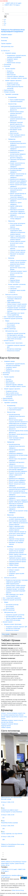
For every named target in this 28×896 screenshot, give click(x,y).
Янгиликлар (4, 37)
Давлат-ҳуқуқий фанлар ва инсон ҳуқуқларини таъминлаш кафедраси (18, 195)
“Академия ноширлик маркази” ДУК (16, 626)
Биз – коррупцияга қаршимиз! (13, 316)
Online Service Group (18, 890)
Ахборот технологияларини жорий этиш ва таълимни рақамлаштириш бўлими (18, 262)
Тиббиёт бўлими (15, 282)
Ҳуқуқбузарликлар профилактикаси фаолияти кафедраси (18, 143)
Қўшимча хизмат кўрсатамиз (14, 343)
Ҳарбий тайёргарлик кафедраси (18, 502)
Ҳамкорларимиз (9, 90)
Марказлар (11, 221)
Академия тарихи (12, 59)
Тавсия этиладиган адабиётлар (16, 337)
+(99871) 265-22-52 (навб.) (13, 3)
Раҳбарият (10, 61)
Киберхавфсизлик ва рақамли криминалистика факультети (18, 118)
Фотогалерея (11, 325)
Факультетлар (12, 104)
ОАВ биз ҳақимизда (10, 328)
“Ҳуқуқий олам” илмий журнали (16, 306)
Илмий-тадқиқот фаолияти (13, 80)
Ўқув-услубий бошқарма (17, 99)
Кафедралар (11, 139)
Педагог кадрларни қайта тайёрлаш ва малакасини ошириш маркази (17, 237)
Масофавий (10, 73)
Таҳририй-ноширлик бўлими (17, 561)
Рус (5, 23)
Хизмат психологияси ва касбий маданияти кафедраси (17, 164)
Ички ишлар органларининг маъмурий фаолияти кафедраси (18, 189)
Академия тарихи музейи (17, 290)
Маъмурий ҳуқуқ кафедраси (18, 181)
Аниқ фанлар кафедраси (17, 168)
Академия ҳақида (6, 34)
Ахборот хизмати (15, 286)
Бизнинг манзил (9, 340)
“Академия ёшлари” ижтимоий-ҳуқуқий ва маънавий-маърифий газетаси (16, 309)
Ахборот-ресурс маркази (17, 252)
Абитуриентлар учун (7, 46)
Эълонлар (4, 40)
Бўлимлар (11, 258)
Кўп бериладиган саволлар (15, 335)
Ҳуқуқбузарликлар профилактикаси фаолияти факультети (18, 108)
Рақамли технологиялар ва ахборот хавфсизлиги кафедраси (18, 175)
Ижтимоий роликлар (13, 323)
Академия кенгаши (12, 83)
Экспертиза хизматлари (14, 349)
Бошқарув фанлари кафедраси (18, 471)
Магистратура (11, 74)
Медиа (7, 321)
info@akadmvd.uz (6, 875)
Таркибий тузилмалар (11, 94)
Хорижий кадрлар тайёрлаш (15, 76)
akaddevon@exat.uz (17, 875)
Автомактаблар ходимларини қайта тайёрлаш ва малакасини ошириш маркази (18, 522)
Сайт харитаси (5, 877)
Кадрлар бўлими (15, 280)
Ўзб (4, 50)
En (5, 25)
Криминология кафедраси (18, 179)
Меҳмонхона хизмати (13, 350)
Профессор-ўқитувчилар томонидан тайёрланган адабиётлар (14, 298)
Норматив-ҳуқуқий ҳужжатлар (13, 318)
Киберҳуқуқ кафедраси (17, 150)
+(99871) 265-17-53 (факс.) (12, 5)
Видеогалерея (11, 327)
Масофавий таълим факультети (18, 434)
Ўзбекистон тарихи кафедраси (18, 500)
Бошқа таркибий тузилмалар (17, 284)
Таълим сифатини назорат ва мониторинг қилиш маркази (18, 243)
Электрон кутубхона (11, 294)
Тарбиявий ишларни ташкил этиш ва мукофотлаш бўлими (18, 273)
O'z (2, 50)
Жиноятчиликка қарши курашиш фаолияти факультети (17, 113)
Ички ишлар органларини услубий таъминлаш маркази (17, 225)
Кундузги (9, 71)
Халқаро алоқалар (9, 92)
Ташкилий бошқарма (16, 101)
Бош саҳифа (5, 634)
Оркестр (12, 292)
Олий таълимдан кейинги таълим (17, 78)
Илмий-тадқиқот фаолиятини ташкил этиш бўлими (17, 267)
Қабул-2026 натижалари (14, 338)
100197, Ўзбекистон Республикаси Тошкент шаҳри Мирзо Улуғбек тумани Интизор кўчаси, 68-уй (14, 863)
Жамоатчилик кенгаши (14, 62)
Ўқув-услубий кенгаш (13, 84)
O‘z (5, 19)
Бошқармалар (12, 97)
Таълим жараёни (6, 43)
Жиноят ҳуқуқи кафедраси (18, 182)
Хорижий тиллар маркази (17, 250)
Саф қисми (13, 288)
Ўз (4, 21)
